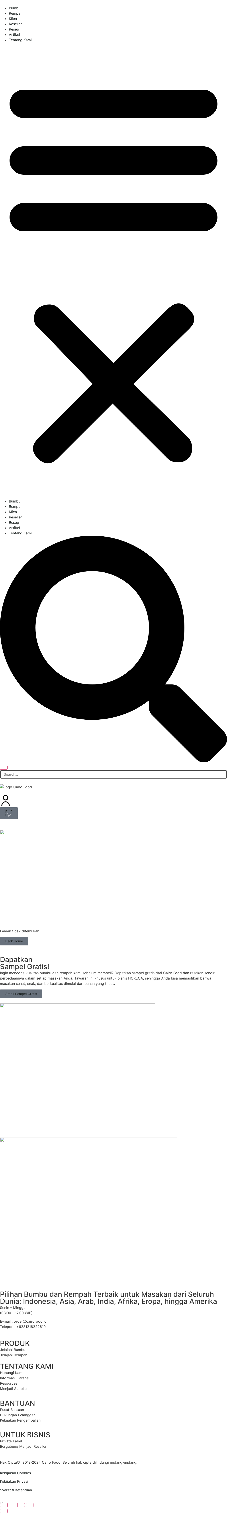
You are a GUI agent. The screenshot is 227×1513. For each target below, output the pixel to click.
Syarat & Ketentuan (16, 1490)
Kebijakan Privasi (14, 1481)
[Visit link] (113, 1388)
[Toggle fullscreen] (12, 1505)
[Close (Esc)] (29, 1505)
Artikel (14, 34)
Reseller (15, 24)
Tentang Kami (20, 40)
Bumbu (14, 8)
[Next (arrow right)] (12, 1511)
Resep (14, 29)
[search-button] (113, 761)
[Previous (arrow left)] (4, 1511)
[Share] (21, 1505)
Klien (13, 18)
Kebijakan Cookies (15, 1473)
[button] (113, 271)
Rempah (15, 13)
